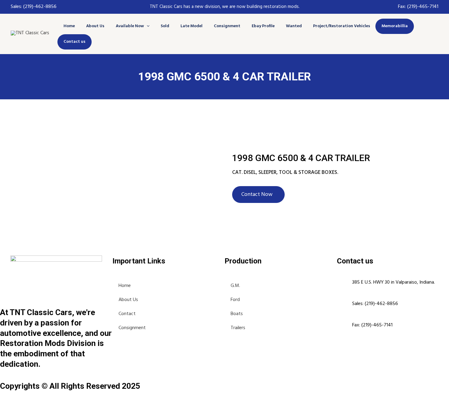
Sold (165, 26)
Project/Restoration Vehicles (341, 26)
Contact (127, 314)
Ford (235, 300)
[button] (146, 26)
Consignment (227, 26)
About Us (95, 26)
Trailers (238, 328)
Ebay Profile (263, 26)
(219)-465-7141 (422, 7)
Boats (237, 314)
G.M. (235, 286)
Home (69, 26)
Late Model (192, 26)
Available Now (130, 26)
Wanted (294, 26)
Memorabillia (394, 26)
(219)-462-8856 (39, 7)
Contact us (75, 41)
